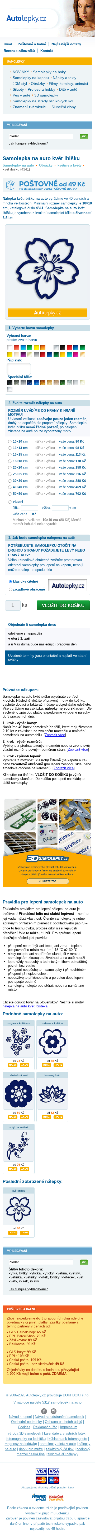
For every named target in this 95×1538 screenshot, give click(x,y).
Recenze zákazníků (19, 51)
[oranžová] (43, 348)
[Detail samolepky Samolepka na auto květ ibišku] (12, 1232)
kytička (35, 1273)
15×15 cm (20, 454)
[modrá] (76, 348)
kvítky (54, 1277)
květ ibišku (18, 1190)
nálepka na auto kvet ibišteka (25, 1006)
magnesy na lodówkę (21, 1444)
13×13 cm (20, 447)
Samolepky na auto (18, 165)
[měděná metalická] (43, 382)
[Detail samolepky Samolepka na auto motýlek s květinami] (12, 1064)
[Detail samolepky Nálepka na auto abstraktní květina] (12, 1116)
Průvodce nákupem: (21, 690)
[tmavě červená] (43, 354)
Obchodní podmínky (26, 1422)
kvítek (43, 1277)
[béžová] (16, 354)
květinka (15, 1277)
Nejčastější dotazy (66, 44)
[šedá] (36, 354)
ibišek (23, 1281)
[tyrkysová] (69, 354)
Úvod (8, 44)
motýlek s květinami (18, 1023)
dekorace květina (52, 1023)
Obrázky (46, 165)
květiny (74, 1273)
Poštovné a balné (32, 44)
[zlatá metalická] (49, 382)
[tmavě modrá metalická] (30, 382)
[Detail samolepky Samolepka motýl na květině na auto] (12, 1168)
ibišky (34, 1281)
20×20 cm (20, 467)
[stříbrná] (56, 348)
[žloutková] (63, 354)
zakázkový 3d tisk (60, 1449)
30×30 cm (20, 480)
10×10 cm (20, 441)
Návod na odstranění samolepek (59, 1417)
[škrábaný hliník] (76, 382)
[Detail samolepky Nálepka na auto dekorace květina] (46, 1064)
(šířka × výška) (45, 441)
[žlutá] (10, 354)
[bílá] (10, 348)
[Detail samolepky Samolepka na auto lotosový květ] (46, 1116)
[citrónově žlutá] (36, 348)
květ (80, 1277)
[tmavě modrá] (49, 354)
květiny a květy (70, 165)
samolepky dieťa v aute (58, 1444)
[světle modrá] (23, 348)
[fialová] (23, 354)
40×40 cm (20, 487)
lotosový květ (52, 1075)
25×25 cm (20, 474)
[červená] (69, 348)
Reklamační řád (45, 1427)
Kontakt (46, 51)
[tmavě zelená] (56, 354)
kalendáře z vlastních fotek (65, 1433)
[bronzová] (82, 354)
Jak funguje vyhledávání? (28, 143)
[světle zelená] (30, 348)
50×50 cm (20, 493)
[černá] (63, 348)
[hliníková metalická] (23, 382)
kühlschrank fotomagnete (68, 1439)
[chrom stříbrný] (10, 389)
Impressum (68, 1427)
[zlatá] (30, 354)
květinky (30, 1277)
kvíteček (68, 1277)
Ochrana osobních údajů (63, 1422)
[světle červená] (16, 348)
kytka (13, 1273)
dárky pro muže (31, 1449)
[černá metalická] (10, 382)
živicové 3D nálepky (63, 1454)
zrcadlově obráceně (29, 589)
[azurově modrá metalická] (36, 382)
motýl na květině (18, 1127)
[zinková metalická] (16, 382)
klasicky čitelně (25, 581)
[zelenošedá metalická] (69, 382)
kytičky (48, 1273)
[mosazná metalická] (56, 382)
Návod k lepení (20, 1417)
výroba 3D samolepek (24, 1433)
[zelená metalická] (63, 382)
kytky (23, 1273)
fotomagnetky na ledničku (26, 1439)
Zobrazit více (55, 735)
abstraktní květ (19, 1075)
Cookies (24, 1427)
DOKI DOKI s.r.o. (76, 1395)
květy (13, 1281)
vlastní (18, 501)
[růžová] (76, 354)
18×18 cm (20, 461)
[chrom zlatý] (82, 382)
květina (61, 1273)
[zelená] (82, 348)
